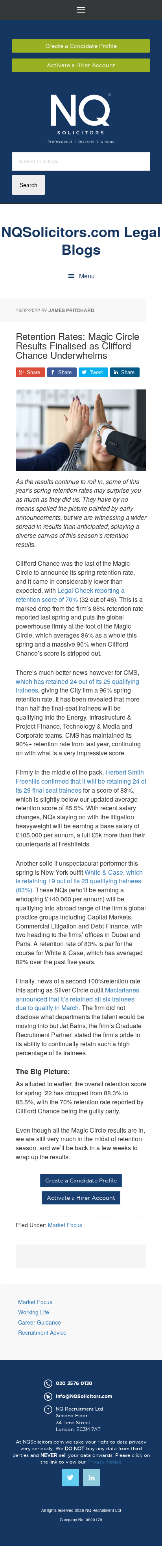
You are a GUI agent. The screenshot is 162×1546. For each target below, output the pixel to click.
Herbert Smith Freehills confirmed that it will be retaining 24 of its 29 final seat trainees (81, 781)
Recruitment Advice (42, 1332)
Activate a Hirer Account (81, 65)
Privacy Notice (104, 1461)
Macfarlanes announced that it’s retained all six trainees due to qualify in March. (77, 998)
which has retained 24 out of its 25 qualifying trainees (77, 686)
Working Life (33, 1312)
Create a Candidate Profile (81, 46)
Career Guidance (39, 1322)
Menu (87, 275)
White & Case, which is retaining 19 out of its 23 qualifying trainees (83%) (79, 881)
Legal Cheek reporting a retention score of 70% (70, 595)
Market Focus (65, 1225)
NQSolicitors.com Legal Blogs (81, 239)
